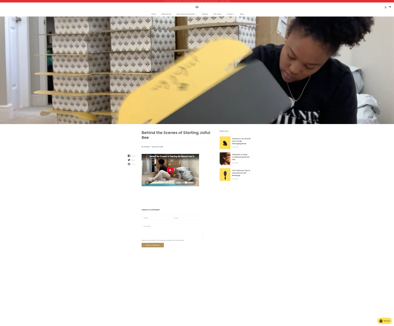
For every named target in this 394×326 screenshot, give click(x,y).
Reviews (205, 14)
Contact (230, 14)
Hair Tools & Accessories (186, 14)
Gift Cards (217, 14)
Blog (242, 14)
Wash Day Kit (166, 14)
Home (153, 14)
